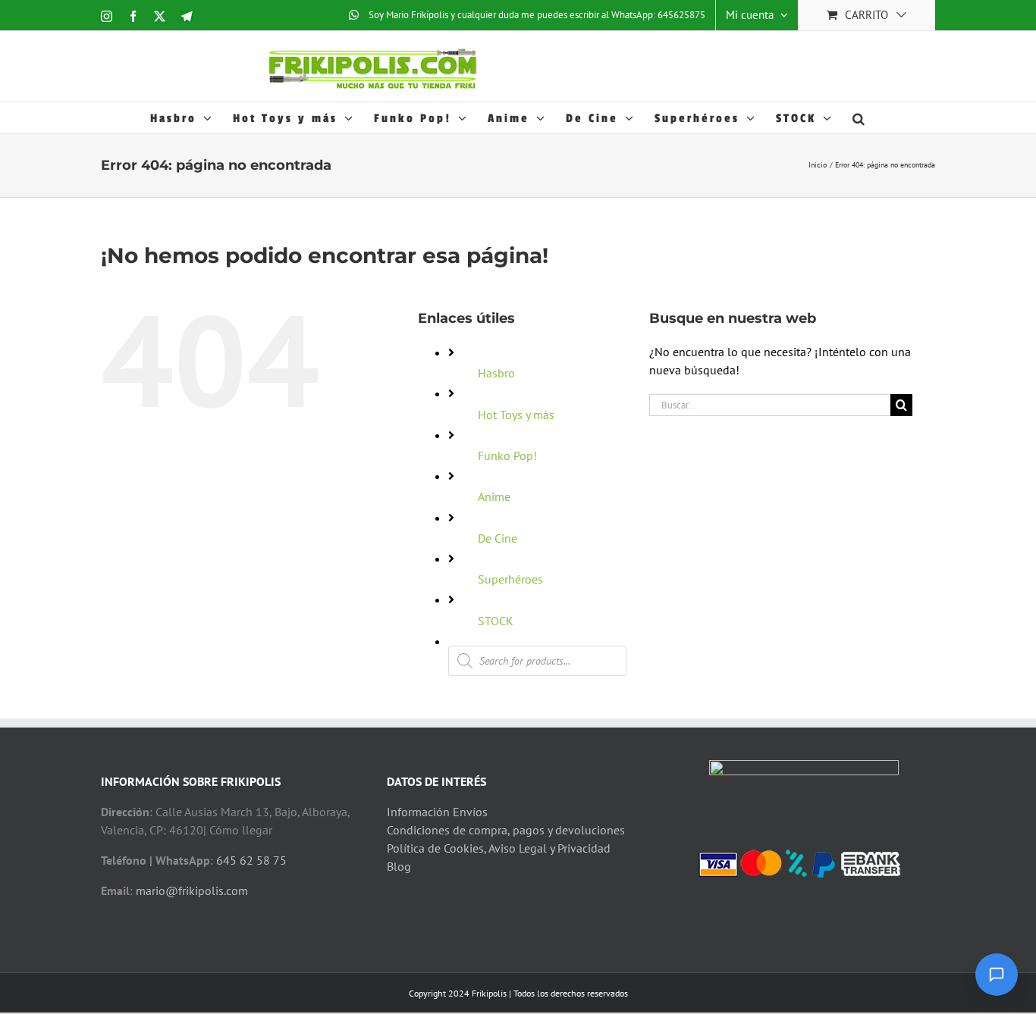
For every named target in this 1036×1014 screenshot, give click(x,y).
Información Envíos (437, 811)
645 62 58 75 (251, 860)
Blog (399, 866)
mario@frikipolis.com (192, 890)
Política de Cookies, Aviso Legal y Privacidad (499, 848)
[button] (859, 117)
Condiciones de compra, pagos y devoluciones (506, 829)
